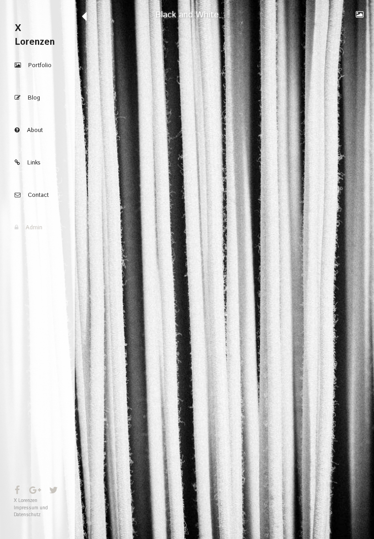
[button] (37, 65)
